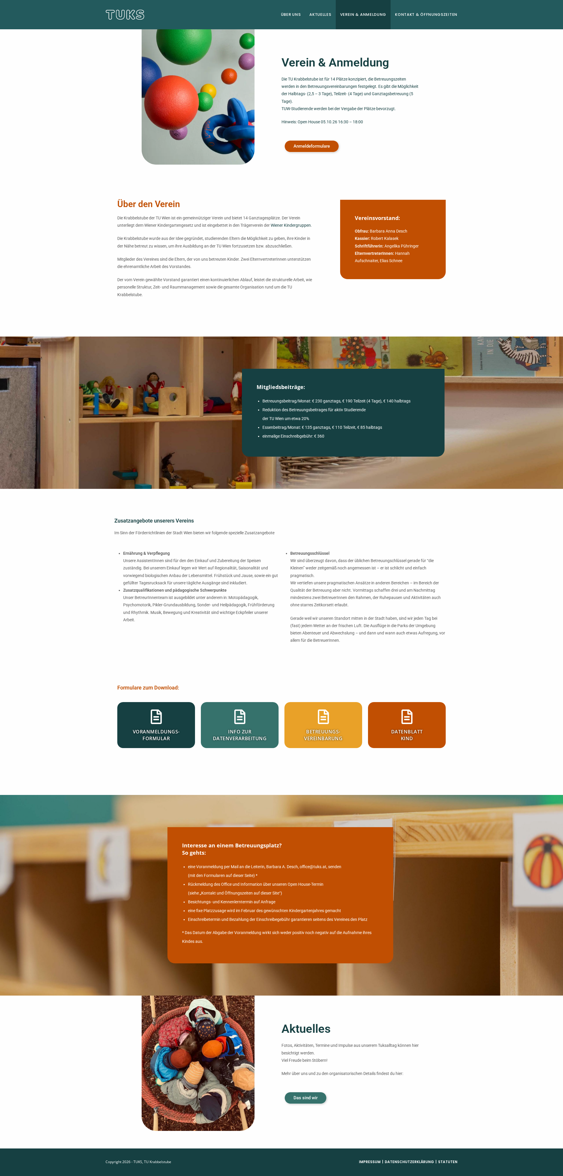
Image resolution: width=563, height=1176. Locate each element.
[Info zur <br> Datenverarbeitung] (240, 716)
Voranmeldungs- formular (156, 734)
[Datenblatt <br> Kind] (407, 716)
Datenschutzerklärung (409, 1161)
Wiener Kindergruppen (291, 225)
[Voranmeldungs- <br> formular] (156, 716)
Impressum (370, 1161)
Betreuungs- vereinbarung (323, 734)
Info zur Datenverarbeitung (240, 734)
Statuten (447, 1161)
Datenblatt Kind (407, 734)
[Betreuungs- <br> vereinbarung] (323, 716)
